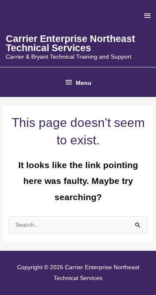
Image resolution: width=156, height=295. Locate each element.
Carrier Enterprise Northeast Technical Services (70, 43)
